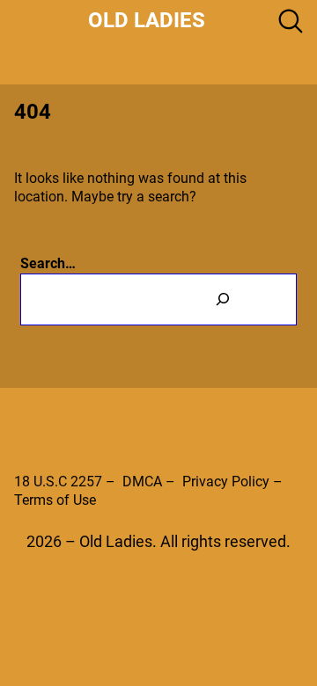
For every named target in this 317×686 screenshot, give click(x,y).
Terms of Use (55, 500)
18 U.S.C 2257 (58, 481)
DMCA (142, 481)
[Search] (222, 299)
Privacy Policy (225, 481)
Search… (48, 263)
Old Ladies (146, 20)
